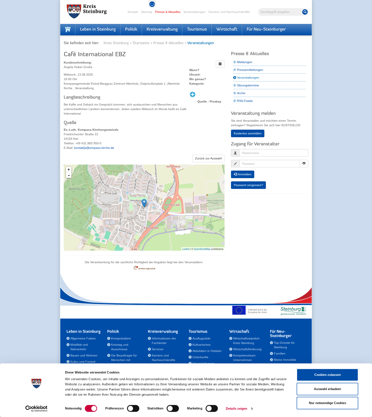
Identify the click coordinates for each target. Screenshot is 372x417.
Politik (131, 29)
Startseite (141, 43)
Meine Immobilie (285, 359)
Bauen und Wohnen (84, 355)
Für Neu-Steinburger (266, 29)
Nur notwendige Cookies (327, 403)
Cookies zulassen (327, 375)
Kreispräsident (121, 338)
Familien (279, 353)
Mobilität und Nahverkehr (79, 347)
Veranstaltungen (194, 12)
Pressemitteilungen (250, 70)
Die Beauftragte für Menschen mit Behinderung (124, 360)
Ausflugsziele (201, 338)
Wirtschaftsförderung (247, 349)
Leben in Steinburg (98, 29)
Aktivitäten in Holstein (207, 351)
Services (157, 349)
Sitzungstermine (248, 85)
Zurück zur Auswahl (208, 158)
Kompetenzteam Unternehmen (244, 358)
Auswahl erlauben (327, 389)
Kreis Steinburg (116, 43)
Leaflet (185, 249)
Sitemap (146, 12)
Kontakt (133, 12)
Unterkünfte (200, 357)
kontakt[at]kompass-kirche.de (94, 147)
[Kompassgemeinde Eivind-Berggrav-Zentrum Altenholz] (144, 203)
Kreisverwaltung (162, 29)
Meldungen (244, 62)
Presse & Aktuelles (167, 12)
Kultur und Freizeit (82, 361)
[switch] (133, 408)
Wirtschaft (226, 29)
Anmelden (244, 174)
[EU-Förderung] (250, 310)
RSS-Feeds (245, 101)
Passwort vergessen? (248, 185)
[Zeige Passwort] (304, 163)
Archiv (241, 93)
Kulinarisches (201, 344)
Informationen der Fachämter (164, 341)
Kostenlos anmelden (248, 133)
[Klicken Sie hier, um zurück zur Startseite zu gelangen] (67, 29)
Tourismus (197, 29)
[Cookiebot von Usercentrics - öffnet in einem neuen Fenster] (36, 408)
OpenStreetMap (202, 249)
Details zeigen (236, 408)
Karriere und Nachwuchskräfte (229, 12)
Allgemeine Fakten (83, 338)
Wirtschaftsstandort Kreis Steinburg (246, 341)
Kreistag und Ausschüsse (119, 347)
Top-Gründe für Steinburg (284, 345)
